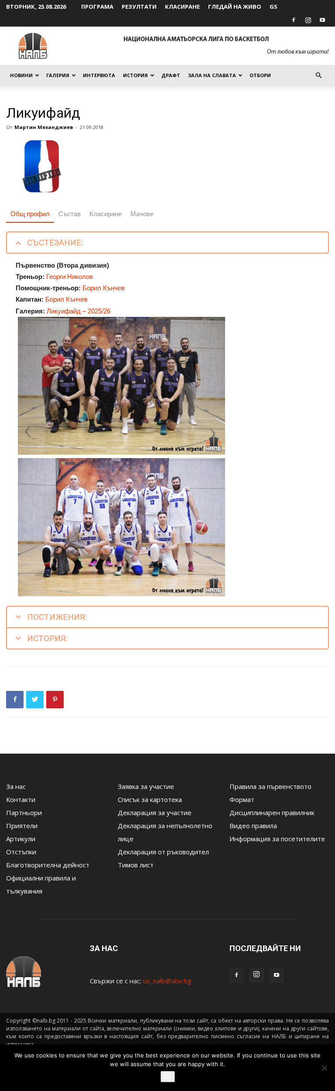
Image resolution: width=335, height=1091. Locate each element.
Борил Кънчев (103, 288)
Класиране (182, 6)
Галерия (57, 75)
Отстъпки (21, 851)
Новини (21, 75)
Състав (69, 214)
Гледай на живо (234, 6)
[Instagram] (307, 20)
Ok (167, 1076)
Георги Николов (69, 276)
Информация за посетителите (277, 838)
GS (273, 6)
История (135, 75)
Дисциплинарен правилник (271, 812)
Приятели (22, 825)
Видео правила (253, 825)
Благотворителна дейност (47, 864)
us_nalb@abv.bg (167, 980)
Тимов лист (136, 864)
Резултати (139, 6)
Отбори (260, 75)
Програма (97, 6)
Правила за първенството (270, 786)
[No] (324, 1068)
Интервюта (99, 75)
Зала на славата (212, 75)
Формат (241, 799)
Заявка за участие (146, 786)
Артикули (20, 838)
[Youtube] (322, 20)
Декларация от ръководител (163, 851)
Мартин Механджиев (43, 127)
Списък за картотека (150, 799)
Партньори (24, 812)
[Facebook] (293, 20)
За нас (16, 786)
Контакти (20, 799)
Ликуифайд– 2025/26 (78, 311)
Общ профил (30, 214)
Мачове (142, 214)
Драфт (170, 75)
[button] (318, 75)
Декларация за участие (154, 812)
